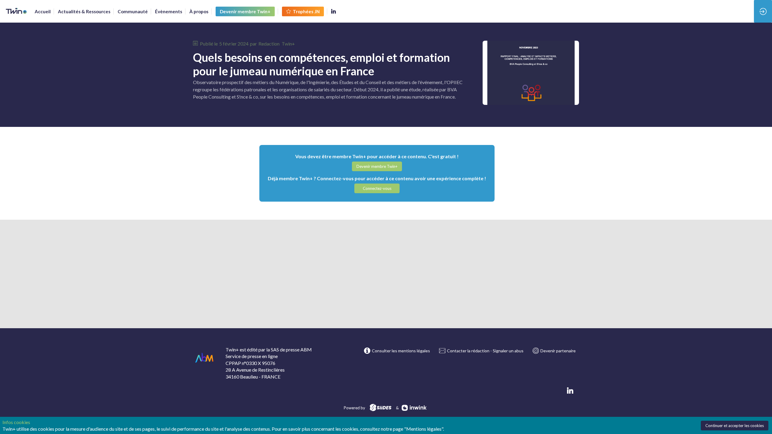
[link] (43, 11)
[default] (133, 11)
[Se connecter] (763, 11)
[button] (245, 11)
